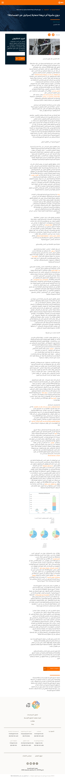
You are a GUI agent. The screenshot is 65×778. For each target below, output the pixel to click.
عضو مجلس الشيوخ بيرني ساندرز (51, 96)
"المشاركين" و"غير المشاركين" (40, 279)
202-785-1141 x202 (39, 736)
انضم (22, 58)
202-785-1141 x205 (39, 745)
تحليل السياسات (32, 715)
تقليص (52, 442)
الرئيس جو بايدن (56, 91)
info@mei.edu (13, 743)
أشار (56, 433)
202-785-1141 (13, 745)
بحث (32, 724)
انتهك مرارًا (35, 256)
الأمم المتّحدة (56, 559)
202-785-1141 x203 (26, 745)
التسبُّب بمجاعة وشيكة (54, 455)
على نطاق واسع (55, 270)
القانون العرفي (34, 175)
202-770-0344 (26, 736)
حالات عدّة (53, 398)
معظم (34, 575)
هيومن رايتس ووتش (54, 236)
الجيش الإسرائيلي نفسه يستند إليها (49, 568)
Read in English (54, 668)
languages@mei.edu (26, 734)
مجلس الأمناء (27, 756)
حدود (55, 575)
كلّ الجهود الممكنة (48, 466)
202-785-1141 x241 (13, 736)
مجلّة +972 (44, 393)
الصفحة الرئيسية (56, 9)
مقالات (32, 721)
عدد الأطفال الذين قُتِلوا (51, 484)
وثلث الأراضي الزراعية (37, 421)
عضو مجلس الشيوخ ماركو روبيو (51, 94)
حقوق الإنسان (50, 577)
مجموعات (57, 577)
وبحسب (51, 348)
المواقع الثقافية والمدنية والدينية (51, 421)
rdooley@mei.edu (13, 734)
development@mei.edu (26, 743)
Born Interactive (15, 776)
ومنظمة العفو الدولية (42, 236)
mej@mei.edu (39, 743)
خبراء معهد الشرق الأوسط (32, 718)
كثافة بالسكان (48, 225)
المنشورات (46, 9)
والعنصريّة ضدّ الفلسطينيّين (42, 595)
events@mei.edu (38, 734)
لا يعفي (53, 251)
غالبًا (59, 194)
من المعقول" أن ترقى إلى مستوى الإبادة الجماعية (47, 74)
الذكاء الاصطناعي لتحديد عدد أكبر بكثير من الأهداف (47, 407)
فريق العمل (38, 756)
